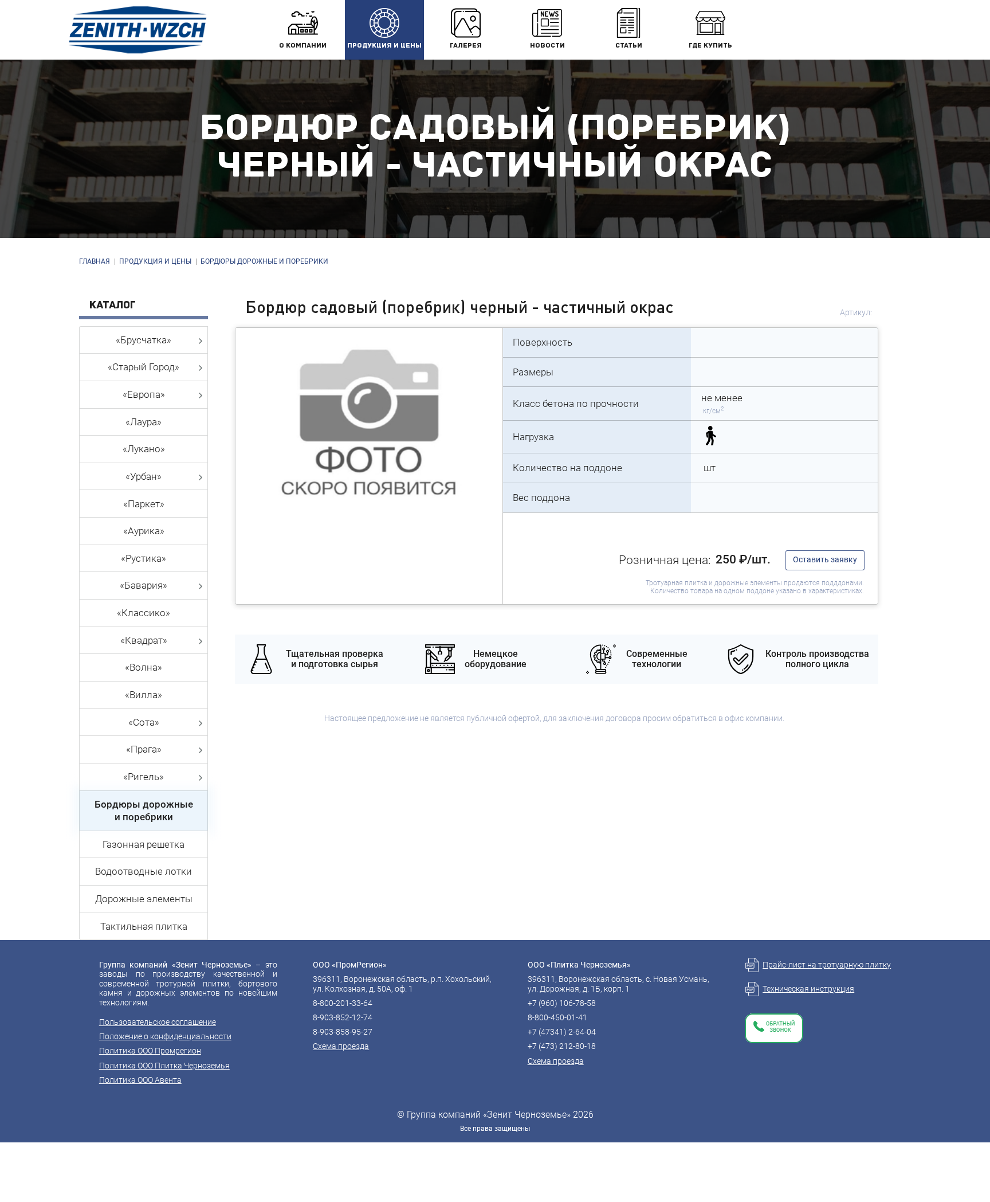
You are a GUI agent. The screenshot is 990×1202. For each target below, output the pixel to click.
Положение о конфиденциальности (165, 1036)
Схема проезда (341, 1046)
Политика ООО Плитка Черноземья (164, 1065)
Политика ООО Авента (140, 1079)
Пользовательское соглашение (157, 1022)
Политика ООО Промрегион (150, 1050)
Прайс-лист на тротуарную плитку (827, 964)
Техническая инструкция (808, 988)
